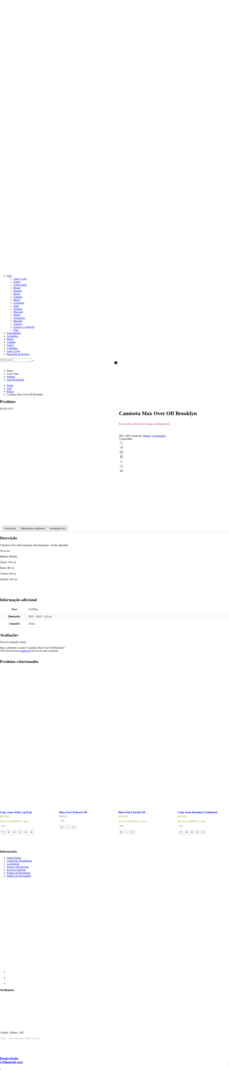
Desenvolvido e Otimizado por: (11, 1060)
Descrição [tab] (10, 528)
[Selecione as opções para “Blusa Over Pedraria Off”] (63, 822)
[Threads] (174, 466)
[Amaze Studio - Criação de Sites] (14, 1051)
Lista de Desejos (15, 379)
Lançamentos (159, 435)
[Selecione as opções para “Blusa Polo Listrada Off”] (122, 827)
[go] (33, 360)
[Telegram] (174, 447)
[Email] (174, 471)
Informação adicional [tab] (32, 528)
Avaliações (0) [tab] (57, 528)
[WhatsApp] (174, 442)
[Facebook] (174, 452)
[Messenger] (174, 456)
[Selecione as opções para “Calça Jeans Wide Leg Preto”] (4, 827)
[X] (174, 461)
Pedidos (11, 376)
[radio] (3, 832)
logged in (25, 650)
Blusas (146, 435)
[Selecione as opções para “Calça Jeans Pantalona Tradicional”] (182, 827)
